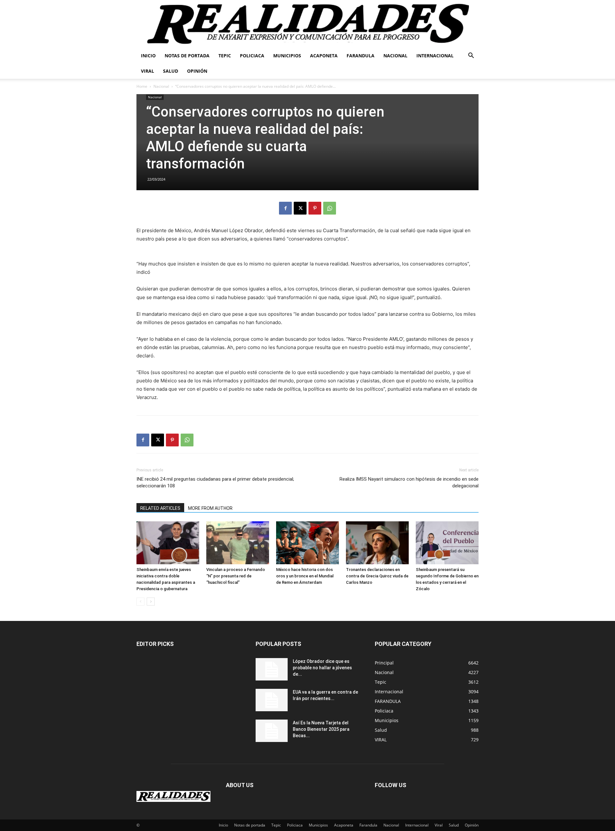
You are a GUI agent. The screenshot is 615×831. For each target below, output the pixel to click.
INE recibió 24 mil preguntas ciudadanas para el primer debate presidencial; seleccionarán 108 (215, 482)
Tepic (224, 56)
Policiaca (252, 56)
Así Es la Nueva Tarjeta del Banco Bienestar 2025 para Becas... (321, 729)
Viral (147, 71)
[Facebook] (285, 208)
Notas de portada (187, 56)
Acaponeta (324, 56)
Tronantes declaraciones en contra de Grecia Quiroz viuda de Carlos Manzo (377, 576)
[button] (471, 56)
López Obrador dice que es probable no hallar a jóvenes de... (322, 668)
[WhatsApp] (329, 208)
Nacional (395, 56)
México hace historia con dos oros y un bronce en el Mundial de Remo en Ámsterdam (304, 576)
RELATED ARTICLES (160, 508)
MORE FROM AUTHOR (210, 508)
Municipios (287, 56)
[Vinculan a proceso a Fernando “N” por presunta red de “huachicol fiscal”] (237, 543)
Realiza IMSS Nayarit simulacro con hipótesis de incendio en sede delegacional (409, 482)
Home (141, 86)
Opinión (197, 71)
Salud (170, 71)
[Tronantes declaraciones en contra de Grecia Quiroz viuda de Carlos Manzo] (377, 543)
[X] (300, 208)
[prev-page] (140, 602)
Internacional (435, 56)
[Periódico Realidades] (308, 24)
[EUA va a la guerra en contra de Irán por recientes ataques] (272, 700)
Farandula (360, 56)
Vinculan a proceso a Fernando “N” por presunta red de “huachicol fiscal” (235, 576)
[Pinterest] (314, 208)
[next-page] (151, 602)
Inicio (148, 56)
